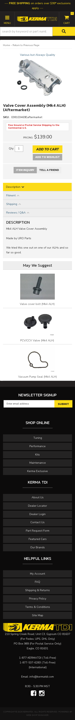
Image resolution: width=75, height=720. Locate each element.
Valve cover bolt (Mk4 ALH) (37, 304)
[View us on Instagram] (41, 693)
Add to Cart (47, 149)
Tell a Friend (49, 170)
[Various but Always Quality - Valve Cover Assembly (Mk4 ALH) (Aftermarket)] (37, 77)
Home (6, 45)
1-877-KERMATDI (30, 658)
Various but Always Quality (37, 55)
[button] (37, 31)
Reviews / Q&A (16, 213)
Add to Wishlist (47, 157)
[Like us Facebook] (33, 693)
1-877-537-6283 (30, 662)
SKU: (6, 117)
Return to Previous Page (26, 45)
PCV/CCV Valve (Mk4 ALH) (37, 340)
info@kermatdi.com (41, 677)
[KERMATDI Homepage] (37, 19)
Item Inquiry (25, 170)
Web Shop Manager (37, 715)
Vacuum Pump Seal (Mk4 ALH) (37, 377)
